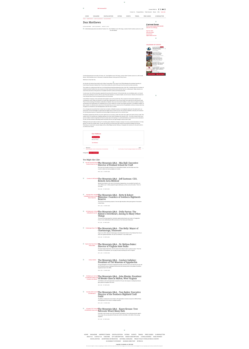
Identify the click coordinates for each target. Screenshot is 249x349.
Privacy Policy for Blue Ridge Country (146, 339)
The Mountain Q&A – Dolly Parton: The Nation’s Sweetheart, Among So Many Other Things (119, 213)
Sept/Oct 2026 (149, 30)
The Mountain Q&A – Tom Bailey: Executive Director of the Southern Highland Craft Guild (119, 294)
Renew (154, 12)
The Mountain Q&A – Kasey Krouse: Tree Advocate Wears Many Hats (118, 309)
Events (128, 16)
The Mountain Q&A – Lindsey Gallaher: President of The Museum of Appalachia (117, 261)
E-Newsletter (159, 16)
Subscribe (163, 12)
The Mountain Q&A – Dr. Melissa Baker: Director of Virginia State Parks (117, 245)
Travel (137, 16)
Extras (127, 334)
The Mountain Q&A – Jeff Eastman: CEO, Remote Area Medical (117, 179)
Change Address (140, 12)
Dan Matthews (96, 133)
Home (87, 16)
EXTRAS (120, 16)
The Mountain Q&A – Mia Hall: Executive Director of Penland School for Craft (118, 163)
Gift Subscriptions (118, 336)
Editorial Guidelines (126, 339)
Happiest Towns (104, 334)
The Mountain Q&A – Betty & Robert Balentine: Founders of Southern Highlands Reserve (119, 197)
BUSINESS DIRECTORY (129, 341)
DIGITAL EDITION (108, 16)
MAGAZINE (96, 16)
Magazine (93, 334)
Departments (90, 18)
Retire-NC (140, 341)
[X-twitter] (161, 9)
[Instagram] (165, 9)
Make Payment (148, 12)
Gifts (158, 12)
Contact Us (132, 12)
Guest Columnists (98, 18)
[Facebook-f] (159, 9)
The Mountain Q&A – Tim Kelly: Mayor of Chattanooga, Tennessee (118, 229)
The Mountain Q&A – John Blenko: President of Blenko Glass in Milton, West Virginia (119, 277)
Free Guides (147, 16)
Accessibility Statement (113, 341)
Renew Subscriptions (132, 336)
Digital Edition (117, 334)
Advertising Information (110, 339)
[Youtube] (163, 9)
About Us (90, 336)
